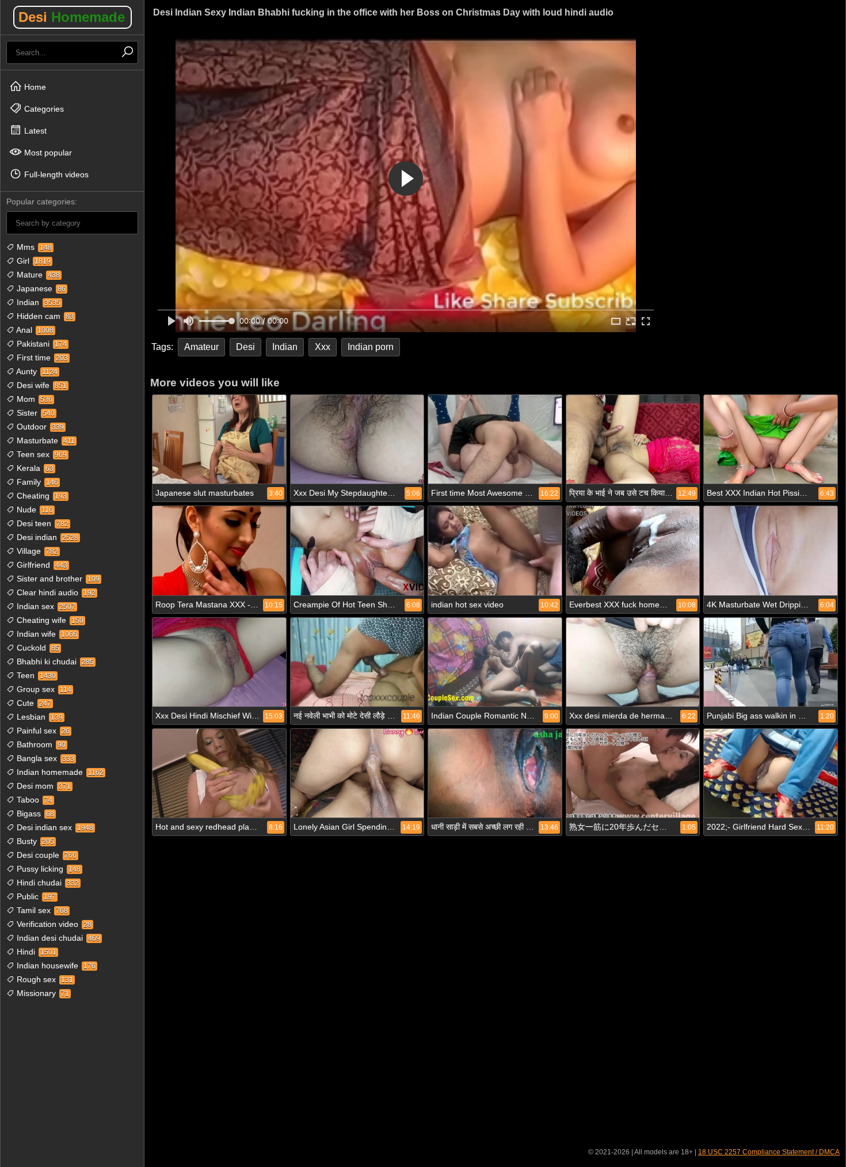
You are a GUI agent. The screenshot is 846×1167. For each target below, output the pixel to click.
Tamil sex (41, 910)
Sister (34, 412)
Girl (32, 260)
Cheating (40, 495)
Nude (33, 509)
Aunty (36, 371)
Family (36, 481)
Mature (37, 274)
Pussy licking (47, 868)
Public (35, 896)
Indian (37, 302)
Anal (34, 329)
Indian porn (371, 347)
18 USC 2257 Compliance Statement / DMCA (769, 1152)
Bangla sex (44, 758)
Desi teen (41, 523)
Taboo (33, 799)
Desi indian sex (53, 827)
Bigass (34, 813)
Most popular (47, 152)
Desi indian (46, 537)
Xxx (322, 347)
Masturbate (44, 440)
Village (36, 551)
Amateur (201, 347)
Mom (33, 399)
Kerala (34, 468)
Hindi (35, 951)
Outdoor (39, 426)
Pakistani (40, 343)
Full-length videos (55, 174)
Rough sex (43, 979)
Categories (43, 108)
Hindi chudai (46, 882)
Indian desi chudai (57, 937)
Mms (33, 247)
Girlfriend (40, 564)
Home (34, 87)
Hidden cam (44, 316)
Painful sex (42, 730)
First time (41, 357)
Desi (71, 17)
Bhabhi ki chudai (54, 661)
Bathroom (40, 744)
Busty (34, 841)
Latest (34, 130)
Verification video (53, 924)
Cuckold (36, 647)
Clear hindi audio (55, 592)
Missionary (41, 993)
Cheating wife (48, 620)
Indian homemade (59, 772)
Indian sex (44, 606)
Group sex (42, 689)
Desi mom (42, 785)
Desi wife (40, 385)
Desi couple (45, 855)
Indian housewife (55, 965)
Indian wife (45, 633)
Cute (32, 703)
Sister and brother (57, 578)
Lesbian (38, 716)
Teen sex (40, 454)
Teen (35, 675)
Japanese (40, 288)
